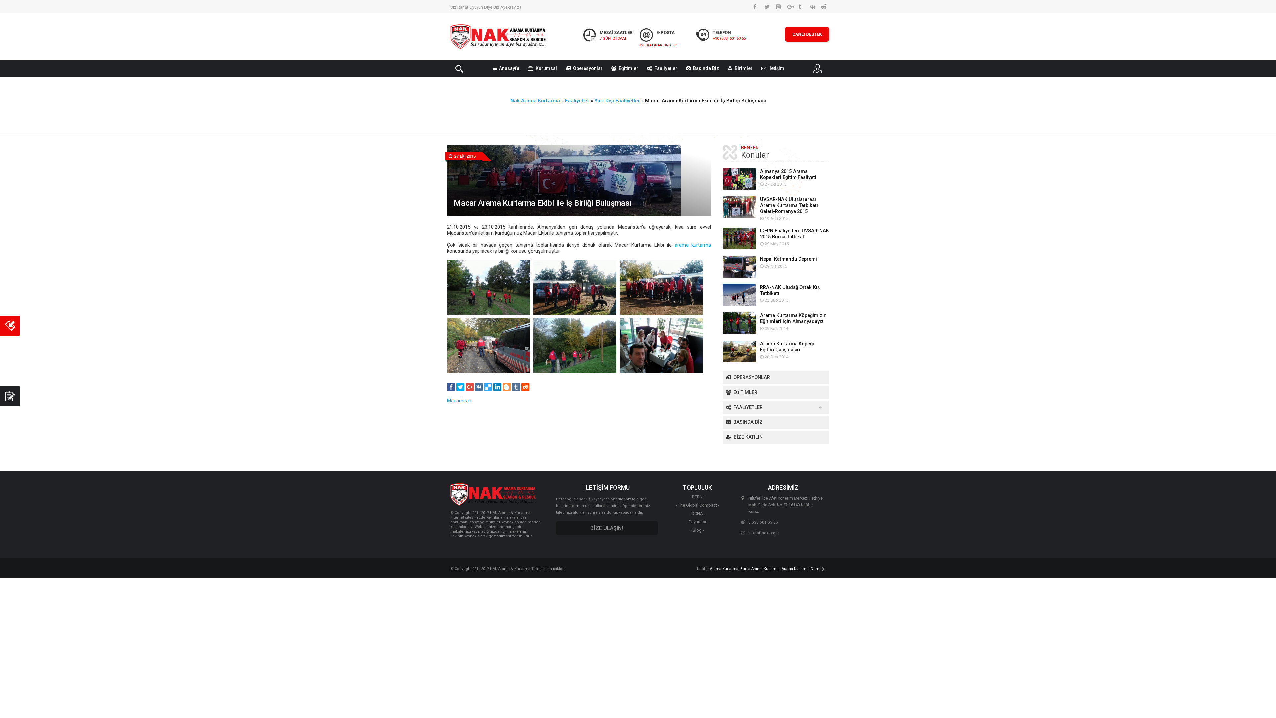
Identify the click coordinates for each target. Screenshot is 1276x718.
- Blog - (697, 530)
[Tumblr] (516, 387)
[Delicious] (488, 387)
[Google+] (470, 387)
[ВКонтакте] (479, 387)
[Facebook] (451, 387)
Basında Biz (706, 68)
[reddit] (525, 387)
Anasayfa (509, 68)
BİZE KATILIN (748, 437)
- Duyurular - (697, 521)
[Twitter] (460, 387)
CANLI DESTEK (807, 34)
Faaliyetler (665, 68)
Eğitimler (628, 68)
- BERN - (697, 496)
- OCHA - (697, 513)
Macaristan (459, 401)
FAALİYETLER (748, 407)
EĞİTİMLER (745, 392)
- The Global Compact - (697, 505)
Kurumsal (546, 68)
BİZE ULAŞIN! (606, 528)
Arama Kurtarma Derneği (803, 569)
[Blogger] (507, 387)
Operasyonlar (588, 68)
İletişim (776, 68)
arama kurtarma (693, 245)
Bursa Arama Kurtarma (760, 569)
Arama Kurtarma (724, 569)
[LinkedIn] (497, 387)
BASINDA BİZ (748, 422)
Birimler (744, 68)
